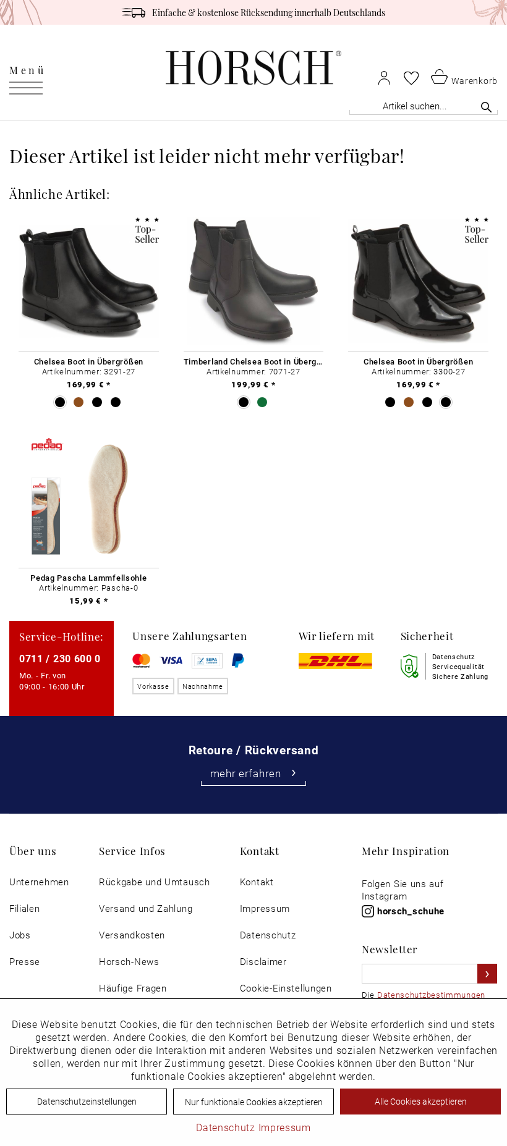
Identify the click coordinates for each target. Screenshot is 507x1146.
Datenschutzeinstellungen (87, 1101)
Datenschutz (268, 935)
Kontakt (257, 882)
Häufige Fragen (133, 988)
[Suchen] (486, 107)
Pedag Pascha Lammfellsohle (88, 578)
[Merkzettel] (411, 78)
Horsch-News (129, 961)
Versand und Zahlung (145, 908)
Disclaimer (263, 961)
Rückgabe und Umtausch (154, 882)
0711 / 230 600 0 (60, 658)
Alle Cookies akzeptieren (421, 1101)
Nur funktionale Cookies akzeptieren (254, 1102)
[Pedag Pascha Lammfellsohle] (89, 498)
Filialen (24, 908)
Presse (24, 961)
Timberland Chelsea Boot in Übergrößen (254, 361)
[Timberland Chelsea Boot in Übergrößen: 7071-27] (254, 281)
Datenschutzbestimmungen (431, 994)
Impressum (265, 908)
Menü (27, 70)
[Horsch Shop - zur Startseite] (253, 68)
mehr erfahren (245, 773)
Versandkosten (132, 935)
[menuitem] (27, 68)
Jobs (20, 935)
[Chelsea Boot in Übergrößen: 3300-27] (418, 281)
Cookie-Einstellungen (286, 988)
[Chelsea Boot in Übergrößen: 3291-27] (89, 281)
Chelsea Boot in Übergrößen (88, 361)
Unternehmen (39, 882)
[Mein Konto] (384, 77)
